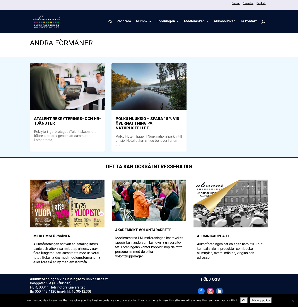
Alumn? (141, 21)
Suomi (236, 3)
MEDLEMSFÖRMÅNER (51, 236)
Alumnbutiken (224, 21)
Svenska (248, 3)
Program (124, 21)
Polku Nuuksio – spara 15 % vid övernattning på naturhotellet (147, 123)
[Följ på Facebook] (201, 291)
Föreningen (166, 21)
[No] (292, 301)
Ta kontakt (248, 21)
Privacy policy (261, 300)
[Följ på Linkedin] (219, 291)
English (261, 3)
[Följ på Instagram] (210, 291)
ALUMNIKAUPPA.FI (213, 236)
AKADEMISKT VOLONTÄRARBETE (143, 230)
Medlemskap (194, 21)
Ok (244, 300)
